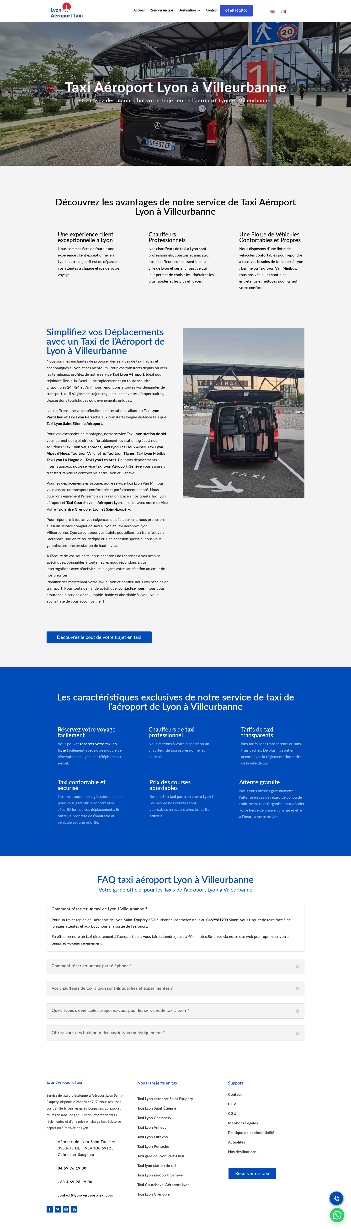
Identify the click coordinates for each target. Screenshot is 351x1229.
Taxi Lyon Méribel (151, 453)
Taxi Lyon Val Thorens (83, 447)
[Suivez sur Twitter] (58, 1209)
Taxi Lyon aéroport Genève (160, 1175)
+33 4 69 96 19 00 (75, 1182)
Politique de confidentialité (251, 1133)
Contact (212, 10)
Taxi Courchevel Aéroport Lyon (163, 1185)
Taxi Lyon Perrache (85, 417)
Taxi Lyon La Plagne (63, 460)
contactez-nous (131, 588)
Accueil (138, 10)
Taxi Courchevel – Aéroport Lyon (94, 503)
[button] (337, 1215)
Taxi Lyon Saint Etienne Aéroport (74, 424)
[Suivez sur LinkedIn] (74, 1209)
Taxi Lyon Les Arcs (100, 460)
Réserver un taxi (161, 10)
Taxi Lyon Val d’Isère (88, 453)
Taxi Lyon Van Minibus (277, 268)
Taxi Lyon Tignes (121, 453)
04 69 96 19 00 (236, 10)
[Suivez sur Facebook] (50, 1209)
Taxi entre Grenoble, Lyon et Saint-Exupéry (93, 509)
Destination (187, 10)
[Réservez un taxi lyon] (336, 1198)
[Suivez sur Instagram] (66, 1209)
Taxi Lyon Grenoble (153, 1194)
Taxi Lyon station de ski (146, 434)
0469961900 (217, 920)
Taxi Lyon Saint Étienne (156, 1108)
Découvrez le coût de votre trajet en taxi (99, 637)
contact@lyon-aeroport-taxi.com (85, 1195)
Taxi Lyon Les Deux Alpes (124, 447)
